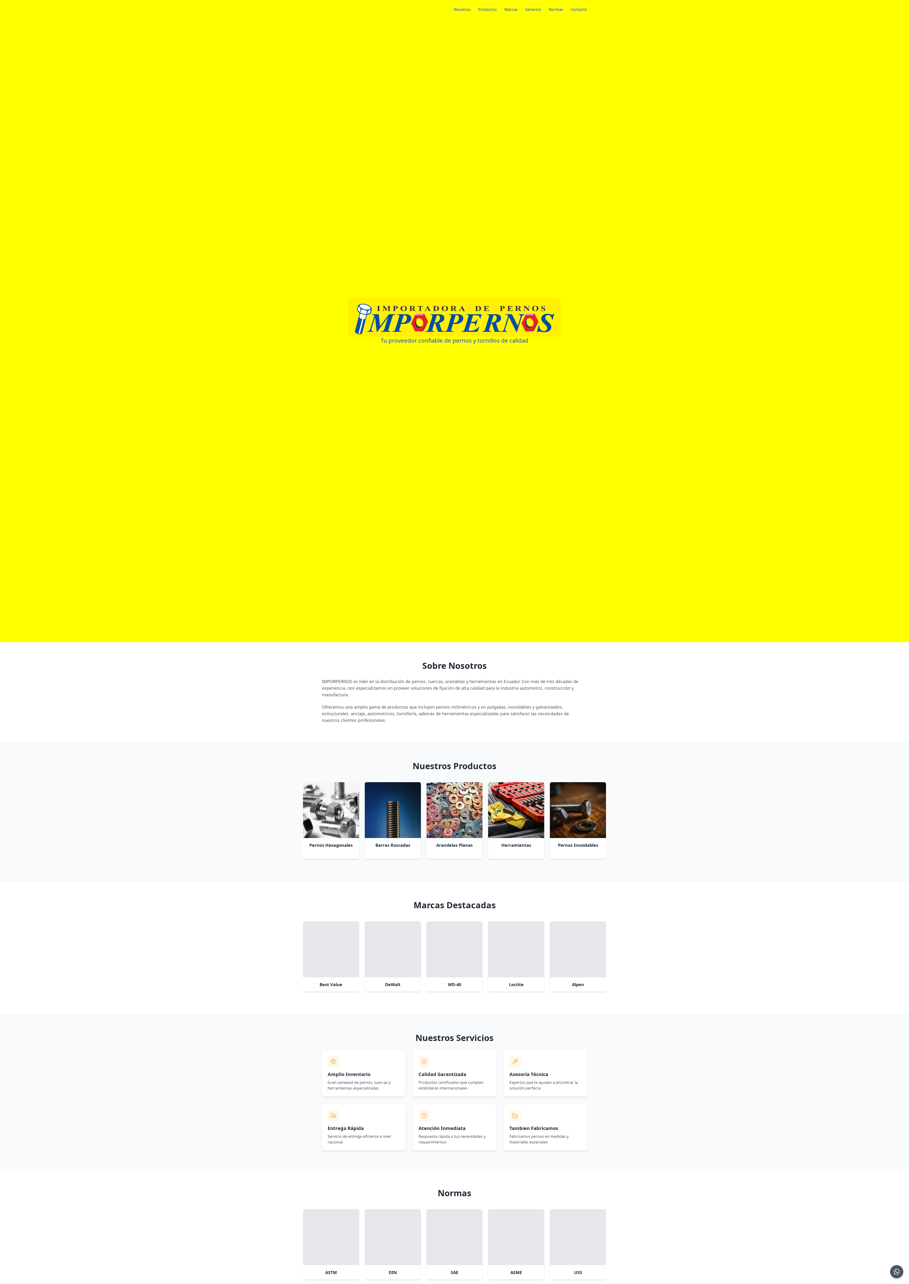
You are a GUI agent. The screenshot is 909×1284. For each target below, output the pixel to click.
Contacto (579, 9)
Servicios (533, 9)
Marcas (511, 9)
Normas (556, 9)
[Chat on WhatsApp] (896, 1271)
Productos (487, 9)
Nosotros (462, 9)
